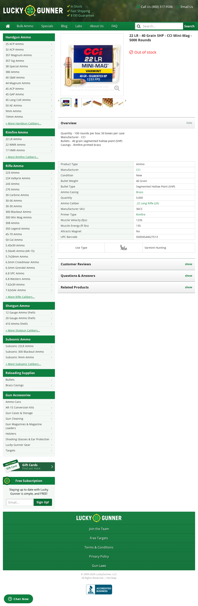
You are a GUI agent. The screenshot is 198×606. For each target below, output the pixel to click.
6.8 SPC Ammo (15, 273)
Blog (64, 26)
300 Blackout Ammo (18, 212)
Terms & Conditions (99, 547)
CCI (138, 170)
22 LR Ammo (14, 139)
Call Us (157, 7)
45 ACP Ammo (15, 88)
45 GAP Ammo (15, 94)
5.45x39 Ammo (15, 245)
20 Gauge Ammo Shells (20, 318)
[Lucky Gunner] (8, 26)
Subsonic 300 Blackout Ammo (25, 351)
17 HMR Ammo (15, 150)
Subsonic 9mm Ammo (20, 357)
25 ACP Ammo (15, 44)
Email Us (187, 7)
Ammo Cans (13, 402)
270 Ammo (12, 189)
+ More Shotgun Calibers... (23, 330)
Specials (47, 26)
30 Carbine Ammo (17, 195)
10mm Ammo (14, 116)
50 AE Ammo (14, 105)
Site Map (111, 578)
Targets (10, 450)
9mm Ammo (13, 111)
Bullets (10, 379)
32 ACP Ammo (15, 49)
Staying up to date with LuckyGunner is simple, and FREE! (28, 491)
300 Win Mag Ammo (19, 217)
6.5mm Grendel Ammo (20, 268)
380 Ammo (12, 72)
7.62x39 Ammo (15, 284)
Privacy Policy (99, 556)
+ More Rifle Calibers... (20, 297)
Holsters (11, 433)
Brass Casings (15, 385)
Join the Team (99, 529)
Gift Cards (31, 466)
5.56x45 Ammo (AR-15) (20, 251)
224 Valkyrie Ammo (18, 178)
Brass (139, 192)
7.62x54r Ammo (16, 290)
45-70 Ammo (14, 234)
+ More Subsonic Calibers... (23, 364)
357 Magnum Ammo (19, 55)
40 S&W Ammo (15, 77)
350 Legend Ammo (18, 228)
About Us (97, 26)
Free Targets (99, 538)
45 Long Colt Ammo (18, 100)
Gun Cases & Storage (19, 413)
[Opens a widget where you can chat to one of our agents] (18, 599)
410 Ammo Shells (17, 323)
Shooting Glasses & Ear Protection (27, 439)
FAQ (114, 26)
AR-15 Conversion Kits (20, 407)
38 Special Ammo (17, 66)
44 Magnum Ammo (18, 83)
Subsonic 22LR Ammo (19, 346)
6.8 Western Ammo (18, 279)
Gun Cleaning (14, 418)
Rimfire (140, 214)
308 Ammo (12, 223)
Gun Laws (99, 566)
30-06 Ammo (14, 200)
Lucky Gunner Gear (18, 445)
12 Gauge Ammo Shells (20, 312)
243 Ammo (12, 184)
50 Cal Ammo (14, 240)
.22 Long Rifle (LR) (147, 203)
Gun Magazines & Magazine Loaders (24, 426)
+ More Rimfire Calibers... (22, 157)
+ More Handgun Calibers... (23, 123)
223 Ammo (12, 172)
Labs (78, 26)
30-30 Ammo (14, 206)
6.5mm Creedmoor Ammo (22, 262)
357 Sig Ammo (15, 61)
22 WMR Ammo (15, 144)
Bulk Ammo (25, 26)
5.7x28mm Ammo (17, 256)
